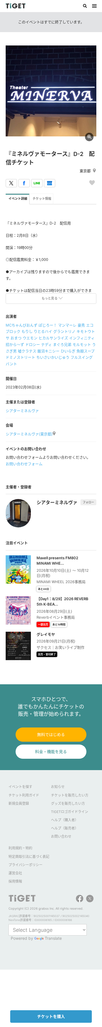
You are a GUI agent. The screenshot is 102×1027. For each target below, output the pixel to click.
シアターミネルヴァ (22, 410)
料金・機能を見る (51, 751)
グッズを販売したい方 (68, 803)
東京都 (85, 171)
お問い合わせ (61, 836)
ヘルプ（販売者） (64, 828)
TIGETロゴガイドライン (69, 812)
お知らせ (58, 787)
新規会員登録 (18, 803)
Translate (53, 938)
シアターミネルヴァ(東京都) (29, 434)
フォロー (88, 502)
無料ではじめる (51, 734)
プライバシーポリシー (25, 865)
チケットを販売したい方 (69, 795)
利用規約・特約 (20, 848)
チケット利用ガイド (23, 795)
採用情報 (15, 881)
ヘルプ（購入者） (64, 820)
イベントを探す (20, 787)
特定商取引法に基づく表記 (28, 857)
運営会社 (15, 873)
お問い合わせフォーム (24, 463)
